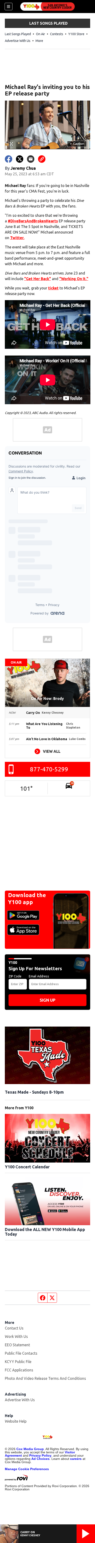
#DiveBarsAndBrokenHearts (33, 221)
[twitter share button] (19, 159)
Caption (77, 144)
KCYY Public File (18, 1362)
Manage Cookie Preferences (27, 1469)
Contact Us (14, 1328)
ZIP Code (15, 976)
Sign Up (47, 1000)
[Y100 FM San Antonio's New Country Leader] (47, 6)
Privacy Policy (40, 1455)
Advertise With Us (17, 41)
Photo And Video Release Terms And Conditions (45, 1378)
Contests (56, 34)
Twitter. (17, 238)
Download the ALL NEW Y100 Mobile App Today (45, 1231)
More (39, 41)
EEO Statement (17, 1345)
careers (76, 1459)
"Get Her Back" (37, 279)
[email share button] (30, 159)
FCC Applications (19, 1370)
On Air (40, 34)
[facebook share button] (8, 159)
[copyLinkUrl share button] (41, 159)
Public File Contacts (21, 1353)
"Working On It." (73, 279)
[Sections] (8, 6)
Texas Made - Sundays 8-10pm (34, 1092)
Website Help (16, 1421)
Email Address (39, 976)
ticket (53, 288)
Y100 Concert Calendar (27, 1166)
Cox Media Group (30, 1449)
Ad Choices (40, 1459)
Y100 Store (76, 34)
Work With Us (16, 1336)
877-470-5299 (49, 769)
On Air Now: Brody (47, 698)
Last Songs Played (18, 34)
